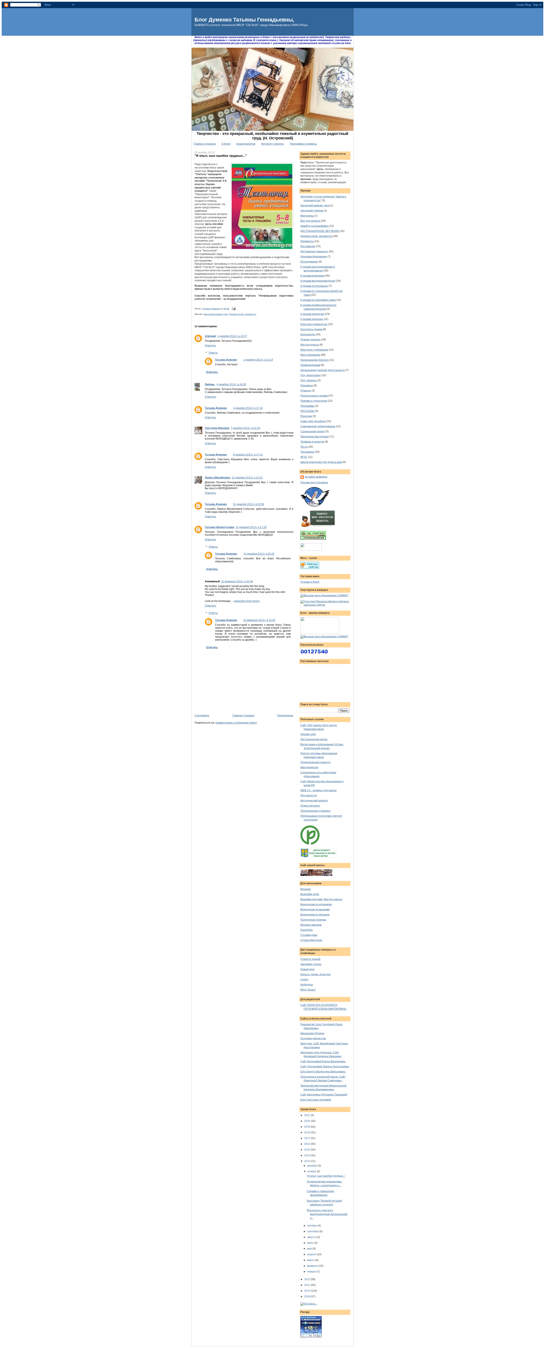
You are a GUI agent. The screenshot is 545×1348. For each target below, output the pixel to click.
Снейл (304, 979)
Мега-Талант (308, 989)
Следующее (202, 715)
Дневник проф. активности (242, 314)
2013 (307, 1161)
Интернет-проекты (272, 143)
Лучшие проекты (310, 339)
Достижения (307, 246)
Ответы (213, 352)
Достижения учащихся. (314, 251)
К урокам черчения (311, 319)
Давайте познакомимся (314, 225)
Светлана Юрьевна (217, 428)
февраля (313, 1265)
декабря (312, 1165)
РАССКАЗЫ (307, 411)
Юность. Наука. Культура (315, 974)
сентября (313, 1231)
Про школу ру (308, 795)
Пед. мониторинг (310, 375)
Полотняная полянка (313, 919)
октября (312, 1225)
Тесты (304, 446)
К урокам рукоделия (312, 314)
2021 (307, 1115)
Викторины (307, 215)
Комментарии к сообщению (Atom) (236, 722)
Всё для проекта (310, 220)
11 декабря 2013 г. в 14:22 (247, 477)
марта (311, 1260)
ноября (312, 1171)
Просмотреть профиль (314, 482)
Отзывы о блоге (309, 581)
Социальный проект (312, 431)
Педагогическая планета (315, 762)
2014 (307, 1155)
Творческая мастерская (314, 436)
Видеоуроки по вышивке (315, 909)
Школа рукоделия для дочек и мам (321, 462)
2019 (307, 1126)
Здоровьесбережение (313, 256)
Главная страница (205, 143)
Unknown (210, 336)
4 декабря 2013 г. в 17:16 (248, 408)
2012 (307, 1279)
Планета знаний (310, 959)
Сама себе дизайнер (313, 421)
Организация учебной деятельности (322, 370)
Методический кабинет (314, 800)
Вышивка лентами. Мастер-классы (321, 899)
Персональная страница (315, 810)
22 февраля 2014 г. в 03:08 (237, 581)
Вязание (305, 889)
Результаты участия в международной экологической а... (327, 1214)
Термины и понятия (312, 441)
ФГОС (303, 457)
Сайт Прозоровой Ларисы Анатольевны (324, 1066)
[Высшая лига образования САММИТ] (324, 595)
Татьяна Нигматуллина (219, 527)
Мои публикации (310, 354)
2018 (307, 1132)
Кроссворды (307, 334)
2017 (307, 1138)
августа (312, 1237)
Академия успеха (310, 964)
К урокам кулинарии (312, 275)
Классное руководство (313, 324)
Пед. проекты (308, 380)
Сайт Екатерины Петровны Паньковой (323, 1094)
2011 (307, 1285)
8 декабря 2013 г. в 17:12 (248, 454)
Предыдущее (285, 715)
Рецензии (306, 416)
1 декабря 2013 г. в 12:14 (258, 359)
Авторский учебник (311, 210)
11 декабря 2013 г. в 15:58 (248, 504)
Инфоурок (306, 984)
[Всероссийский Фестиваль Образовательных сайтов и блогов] (319, 633)
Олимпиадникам (310, 365)
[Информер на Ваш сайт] (308, 1303)
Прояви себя (308, 734)
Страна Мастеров (311, 940)
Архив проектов (245, 143)
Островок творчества (313, 1038)
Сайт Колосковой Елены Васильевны (323, 1061)
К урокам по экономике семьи (318, 299)
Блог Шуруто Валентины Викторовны (323, 1071)
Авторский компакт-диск (216, 314)
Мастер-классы (309, 344)
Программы (307, 405)
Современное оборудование (317, 426)
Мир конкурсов (309, 767)
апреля (312, 1254)
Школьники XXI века (312, 1033)
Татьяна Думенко (211, 308)
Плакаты (305, 390)
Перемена (306, 385)
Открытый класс (310, 805)
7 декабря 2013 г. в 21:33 (245, 428)
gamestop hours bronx (247, 601)
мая (310, 1248)
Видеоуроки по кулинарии (316, 904)
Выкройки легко (309, 894)
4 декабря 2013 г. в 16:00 (231, 384)
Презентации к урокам (314, 395)
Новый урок (307, 969)
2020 (307, 1121)
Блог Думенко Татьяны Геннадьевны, (244, 20)
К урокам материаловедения (317, 280)
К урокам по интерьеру (314, 285)
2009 (307, 1296)
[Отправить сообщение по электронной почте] (233, 308)
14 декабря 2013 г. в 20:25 (258, 553)
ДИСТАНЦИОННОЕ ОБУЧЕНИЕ (319, 231)
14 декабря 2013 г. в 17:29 (251, 527)
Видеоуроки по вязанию (315, 914)
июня (310, 1242)
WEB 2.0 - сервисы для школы (318, 790)
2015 (307, 1149)
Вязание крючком (310, 924)
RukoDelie (306, 929)
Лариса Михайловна (217, 477)
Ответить (210, 345)
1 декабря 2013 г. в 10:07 (232, 336)
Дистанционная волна (313, 739)
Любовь (210, 384)
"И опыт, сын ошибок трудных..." (326, 1175)
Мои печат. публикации (314, 349)
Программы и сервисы (303, 143)
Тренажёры (307, 451)
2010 (307, 1290)
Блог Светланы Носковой (315, 1099)
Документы (307, 241)
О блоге (226, 143)
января (312, 1271)
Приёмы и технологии (313, 400)
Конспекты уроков (311, 329)
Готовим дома (308, 935)
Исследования (309, 261)
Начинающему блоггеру (314, 359)
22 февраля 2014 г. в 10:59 (259, 620)
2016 (307, 1143)
